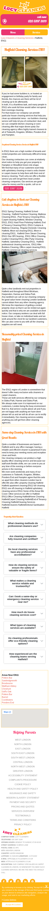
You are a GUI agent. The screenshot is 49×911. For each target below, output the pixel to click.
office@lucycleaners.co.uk (20, 859)
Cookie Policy (23, 784)
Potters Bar (7, 678)
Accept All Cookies (13, 905)
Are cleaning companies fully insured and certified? (23, 537)
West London (23, 740)
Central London (23, 762)
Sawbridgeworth (9, 680)
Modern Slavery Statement (22, 798)
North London (22, 744)
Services (36, 32)
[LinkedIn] (25, 881)
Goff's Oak (6, 691)
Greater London (23, 771)
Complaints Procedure (23, 780)
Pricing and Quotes (22, 807)
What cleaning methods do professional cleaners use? (23, 524)
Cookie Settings (9, 900)
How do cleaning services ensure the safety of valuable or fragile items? (23, 568)
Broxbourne (7, 683)
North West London (23, 766)
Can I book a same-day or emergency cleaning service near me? (23, 599)
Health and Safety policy (23, 789)
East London (22, 749)
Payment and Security (23, 802)
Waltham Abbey (9, 686)
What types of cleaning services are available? (23, 626)
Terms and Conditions (23, 820)
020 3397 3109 (37, 19)
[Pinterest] (32, 881)
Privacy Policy (23, 824)
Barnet (5, 697)
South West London (23, 758)
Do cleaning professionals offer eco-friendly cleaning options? (23, 641)
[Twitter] (11, 881)
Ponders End (8, 702)
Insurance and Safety (23, 793)
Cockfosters (7, 700)
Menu (13, 32)
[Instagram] (18, 881)
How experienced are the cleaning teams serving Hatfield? (23, 657)
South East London (22, 753)
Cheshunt (6, 689)
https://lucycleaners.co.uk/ (18, 861)
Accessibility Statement (22, 775)
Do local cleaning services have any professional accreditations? (23, 552)
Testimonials (23, 815)
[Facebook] (3, 881)
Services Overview (22, 811)
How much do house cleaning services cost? (23, 613)
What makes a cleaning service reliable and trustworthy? (23, 583)
